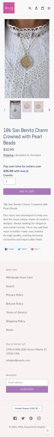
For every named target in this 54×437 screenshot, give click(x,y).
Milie (20, 426)
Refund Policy (14, 303)
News (9, 329)
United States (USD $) (26, 408)
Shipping (8, 155)
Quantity (8, 175)
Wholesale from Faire (19, 277)
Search (10, 286)
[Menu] (49, 7)
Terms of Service (16, 312)
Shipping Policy (15, 321)
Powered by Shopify (34, 426)
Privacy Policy (14, 295)
